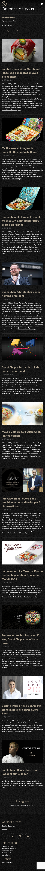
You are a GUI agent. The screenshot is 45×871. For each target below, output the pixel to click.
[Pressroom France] (4, 4)
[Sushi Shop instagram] (20, 836)
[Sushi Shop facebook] (5, 836)
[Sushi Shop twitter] (12, 836)
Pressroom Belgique (9, 848)
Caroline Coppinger (8, 826)
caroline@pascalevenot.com (11, 31)
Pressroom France (8, 846)
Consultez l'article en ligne (11, 110)
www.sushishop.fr (8, 862)
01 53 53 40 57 (7, 25)
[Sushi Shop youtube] (28, 836)
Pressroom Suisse (8, 851)
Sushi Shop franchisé (9, 853)
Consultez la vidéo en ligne (18, 533)
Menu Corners (7, 855)
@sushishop (29, 805)
